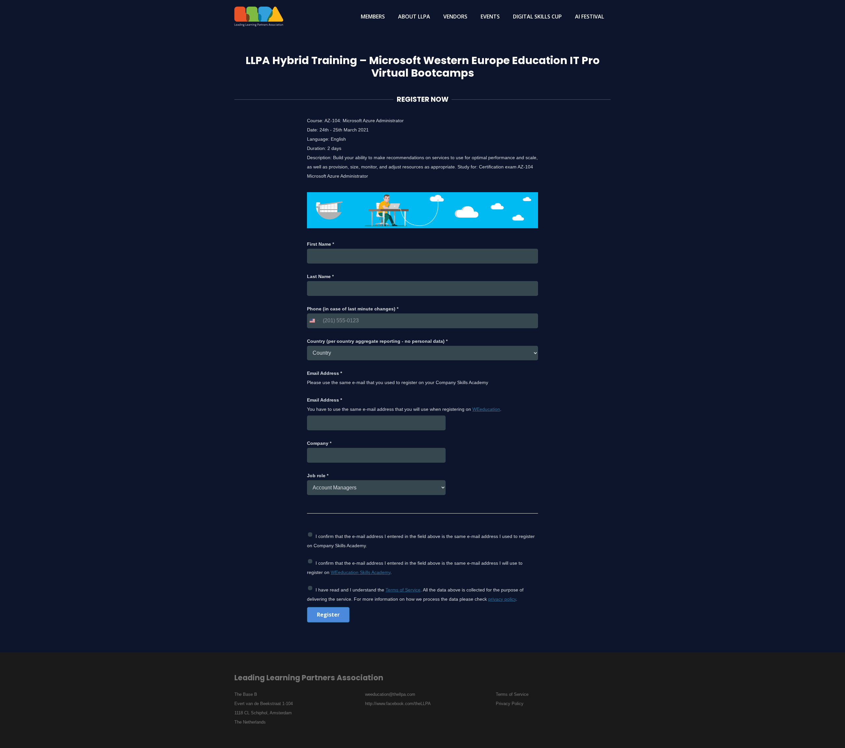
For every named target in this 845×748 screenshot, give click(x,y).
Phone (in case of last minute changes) (352, 308)
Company (319, 443)
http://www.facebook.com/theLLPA (398, 703)
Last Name (320, 276)
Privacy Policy (510, 703)
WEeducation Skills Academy (360, 572)
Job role (317, 475)
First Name (320, 244)
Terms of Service (403, 589)
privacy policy (502, 599)
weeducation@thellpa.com (390, 694)
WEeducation (486, 409)
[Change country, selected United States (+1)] (314, 320)
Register (328, 614)
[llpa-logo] (258, 16)
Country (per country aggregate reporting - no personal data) (377, 341)
